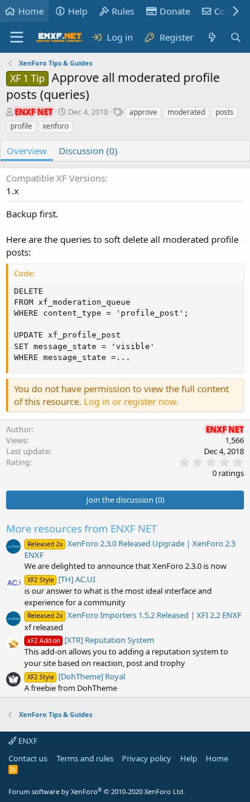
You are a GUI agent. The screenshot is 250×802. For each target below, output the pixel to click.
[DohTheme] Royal (76, 676)
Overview (27, 150)
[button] (16, 37)
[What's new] (211, 37)
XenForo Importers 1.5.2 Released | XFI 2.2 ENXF (134, 615)
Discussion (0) (88, 150)
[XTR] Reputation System (90, 639)
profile (21, 126)
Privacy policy (146, 758)
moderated (186, 112)
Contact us (27, 758)
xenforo (55, 126)
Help (77, 11)
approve (143, 112)
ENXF (27, 740)
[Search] (236, 37)
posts (224, 112)
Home (31, 11)
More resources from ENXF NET (81, 528)
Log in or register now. (131, 401)
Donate (175, 11)
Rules (123, 11)
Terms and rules (84, 758)
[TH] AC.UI (61, 579)
